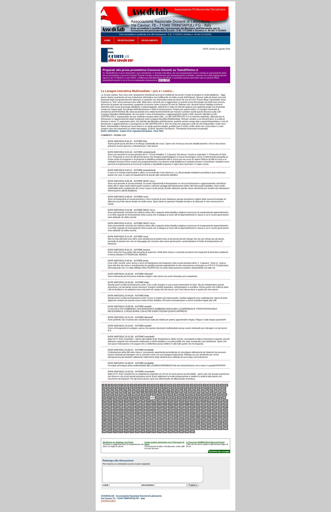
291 (181, 419)
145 (137, 401)
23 (187, 385)
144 (132, 401)
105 (170, 394)
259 (132, 416)
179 (198, 404)
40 (134, 388)
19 (170, 385)
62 (103, 391)
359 (176, 428)
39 (129, 388)
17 (161, 385)
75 (159, 391)
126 (157, 397)
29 (213, 385)
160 (220, 401)
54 (194, 388)
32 (226, 385)
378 (154, 432)
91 (103, 394)
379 (159, 432)
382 (176, 432)
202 (198, 407)
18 (166, 385)
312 (170, 422)
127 (163, 397)
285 (148, 419)
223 (187, 410)
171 (154, 404)
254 (104, 416)
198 (176, 407)
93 (112, 394)
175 (176, 404)
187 (115, 407)
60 (220, 388)
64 (112, 391)
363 (198, 428)
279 (115, 419)
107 (181, 394)
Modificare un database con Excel (118, 442)
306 (137, 422)
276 (225, 416)
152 (176, 401)
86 (207, 391)
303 (121, 422)
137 (218, 397)
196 (165, 407)
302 (115, 422)
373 (126, 432)
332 (154, 425)
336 (176, 425)
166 (126, 404)
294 (198, 419)
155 (192, 401)
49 (172, 388)
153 (181, 401)
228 (214, 410)
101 (148, 394)
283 (137, 419)
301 (110, 422)
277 (104, 419)
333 (159, 425)
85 (203, 391)
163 (110, 404)
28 (209, 385)
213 (131, 410)
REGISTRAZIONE (126, 40)
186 (110, 407)
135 (207, 397)
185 (104, 407)
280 (121, 419)
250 (209, 413)
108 (187, 394)
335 (170, 425)
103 (159, 394)
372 (121, 432)
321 (220, 422)
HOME (107, 40)
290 (176, 419)
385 (192, 432)
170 (148, 404)
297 (214, 419)
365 (209, 428)
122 (136, 397)
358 (170, 428)
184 (225, 404)
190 (132, 407)
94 (116, 394)
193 (148, 407)
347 (110, 428)
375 (137, 432)
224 (192, 410)
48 (168, 388)
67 (125, 391)
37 (121, 388)
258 (126, 416)
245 (181, 413)
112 (208, 394)
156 (198, 401)
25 (196, 385)
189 (126, 407)
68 (129, 391)
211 (120, 410)
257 (121, 416)
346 (104, 428)
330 (143, 425)
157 (203, 401)
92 (108, 394)
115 (224, 394)
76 (164, 391)
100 (143, 394)
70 (138, 391)
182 (214, 404)
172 (159, 404)
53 (190, 388)
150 (165, 401)
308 (148, 422)
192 (143, 407)
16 (157, 385)
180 (203, 404)
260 (137, 416)
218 (159, 410)
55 (198, 388)
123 (142, 397)
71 (142, 391)
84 (198, 391)
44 (151, 388)
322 (225, 422)
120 (125, 397)
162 (104, 404)
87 (211, 391)
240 (154, 413)
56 (203, 388)
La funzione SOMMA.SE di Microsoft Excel (205, 442)
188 (121, 407)
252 (220, 413)
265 (165, 416)
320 (214, 422)
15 (153, 385)
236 (132, 413)
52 (185, 388)
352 (137, 428)
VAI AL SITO (164, 80)
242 (165, 413)
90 (224, 391)
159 (214, 401)
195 (159, 407)
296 (209, 419)
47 (164, 388)
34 (108, 388)
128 (168, 397)
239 (148, 413)
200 (187, 407)
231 (104, 413)
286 (154, 419)
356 (159, 428)
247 (192, 413)
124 (147, 397)
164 (115, 404)
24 (191, 385)
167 (132, 404)
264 (159, 416)
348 (115, 428)
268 (181, 416)
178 (192, 404)
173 (165, 404)
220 (170, 410)
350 (126, 428)
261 (143, 416)
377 (148, 432)
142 (121, 401)
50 (177, 388)
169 (143, 404)
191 (137, 407)
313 (176, 422)
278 (110, 419)
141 (115, 401)
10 (131, 385)
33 (103, 388)
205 (214, 407)
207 (225, 407)
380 (165, 432)
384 (187, 432)
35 (112, 388)
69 (134, 391)
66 (121, 391)
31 (222, 385)
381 (170, 432)
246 (187, 413)
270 (192, 416)
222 (181, 410)
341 (203, 425)
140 (110, 401)
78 (172, 391)
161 (225, 401)
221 (176, 410)
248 (198, 413)
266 (170, 416)
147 (148, 401)
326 (121, 425)
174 (170, 404)
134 (201, 397)
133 (196, 397)
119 (120, 397)
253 (225, 413)
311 (165, 422)
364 (203, 428)
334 (165, 425)
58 (211, 388)
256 (115, 416)
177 (187, 404)
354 (148, 428)
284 (143, 419)
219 (165, 410)
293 (192, 419)
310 (159, 422)
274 (214, 416)
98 (134, 394)
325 (115, 425)
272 (203, 416)
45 (155, 388)
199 (181, 407)
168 (137, 404)
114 (219, 394)
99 (138, 394)
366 (214, 428)
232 (110, 413)
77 (168, 391)
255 (110, 416)
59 (215, 388)
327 (126, 425)
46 (159, 388)
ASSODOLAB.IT (108, 501)
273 (209, 416)
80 (181, 391)
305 (132, 422)
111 (203, 394)
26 (200, 385)
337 (181, 425)
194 (154, 407)
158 (209, 401)
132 (190, 397)
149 (159, 401)
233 (115, 413)
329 (137, 425)
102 (154, 394)
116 (104, 397)
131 (185, 397)
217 (154, 410)
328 (132, 425)
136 (212, 397)
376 (143, 432)
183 (220, 404)
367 (220, 428)
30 (217, 385)
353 (143, 428)
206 (220, 407)
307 (143, 422)
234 (121, 413)
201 (192, 407)
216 (148, 410)
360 (181, 428)
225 (198, 410)
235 (126, 413)
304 (126, 422)
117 (109, 397)
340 (198, 425)
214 (137, 410)
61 (224, 388)
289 (170, 419)
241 (159, 413)
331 (148, 425)
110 (198, 394)
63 (108, 391)
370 (110, 432)
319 (209, 422)
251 (214, 413)
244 (176, 413)
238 (143, 413)
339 (192, 425)
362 (192, 428)
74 (155, 391)
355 (154, 428)
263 (154, 416)
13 (144, 385)
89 (220, 391)
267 (176, 416)
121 (131, 397)
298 (220, 419)
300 (104, 422)
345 (225, 425)
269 (187, 416)
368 (225, 428)
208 (104, 410)
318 (203, 422)
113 (214, 394)
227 (209, 410)
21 (179, 385)
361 (187, 428)
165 (121, 404)
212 (126, 410)
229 (220, 410)
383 (181, 432)
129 (174, 397)
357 (165, 428)
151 (170, 401)
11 (136, 385)
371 (115, 432)
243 (170, 413)
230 (225, 410)
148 (154, 401)
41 (138, 388)
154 (187, 401)
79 (177, 391)
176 (181, 404)
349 (121, 428)
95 (121, 394)
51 (181, 388)
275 (220, 416)
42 (142, 388)
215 (142, 410)
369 (104, 432)
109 (192, 394)
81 (185, 391)
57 (207, 388)
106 (176, 394)
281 (126, 419)
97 (129, 394)
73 (151, 391)
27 (204, 385)
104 (165, 394)
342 (209, 425)
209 (110, 410)
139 (104, 401)
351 (132, 428)
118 (115, 397)
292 (187, 419)
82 (190, 391)
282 (132, 419)
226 (203, 410)
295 (203, 419)
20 (174, 385)
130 (179, 397)
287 (159, 419)
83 (194, 391)
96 (125, 394)
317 (198, 422)
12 (140, 385)
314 (181, 422)
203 (203, 407)
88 (215, 391)
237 (137, 413)
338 (187, 425)
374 (132, 432)
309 (154, 422)
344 (220, 425)
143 (126, 401)
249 (203, 413)
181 (209, 404)
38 (125, 388)
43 (147, 388)
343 (214, 425)
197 (170, 407)
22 (183, 385)
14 (148, 385)
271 (198, 416)
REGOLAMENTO (150, 40)
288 (165, 419)
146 (143, 401)
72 (147, 391)
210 (115, 410)
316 (192, 422)
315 (187, 422)
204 (209, 407)
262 (148, 416)
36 (116, 388)
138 (223, 397)
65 (116, 391)
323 (104, 425)
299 (225, 419)
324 (110, 425)
